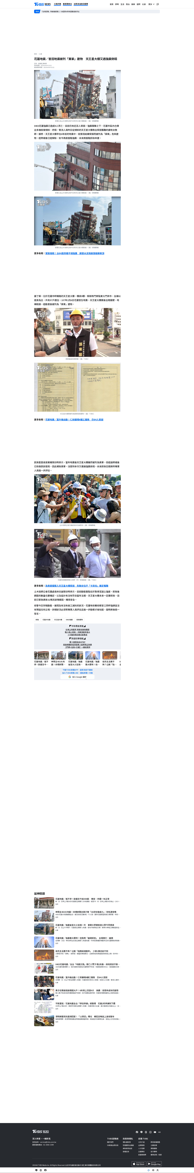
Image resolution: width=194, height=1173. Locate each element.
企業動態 (141, 1145)
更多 (150, 4)
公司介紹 (141, 1142)
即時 (117, 4)
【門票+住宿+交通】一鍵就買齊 (77, 647)
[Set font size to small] (148, 1170)
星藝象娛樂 (142, 1155)
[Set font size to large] (157, 1170)
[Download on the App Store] (139, 1163)
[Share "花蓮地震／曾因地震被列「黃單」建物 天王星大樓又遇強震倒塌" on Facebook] (45, 1170)
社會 (144, 4)
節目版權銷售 (155, 1142)
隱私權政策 (127, 1142)
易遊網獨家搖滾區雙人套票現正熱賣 (77, 644)
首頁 (111, 4)
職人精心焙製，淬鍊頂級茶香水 (77, 632)
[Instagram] (150, 1132)
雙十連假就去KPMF (77, 642)
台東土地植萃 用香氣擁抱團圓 (77, 629)
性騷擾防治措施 (128, 1145)
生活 (122, 4)
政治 (128, 4)
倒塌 (37, 619)
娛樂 (133, 4)
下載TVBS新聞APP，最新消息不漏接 (78, 670)
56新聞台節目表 (112, 1145)
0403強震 (69, 619)
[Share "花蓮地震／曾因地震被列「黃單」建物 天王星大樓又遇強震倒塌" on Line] (36, 1170)
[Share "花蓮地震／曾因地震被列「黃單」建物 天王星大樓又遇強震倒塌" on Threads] (41, 1170)
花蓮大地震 (46, 619)
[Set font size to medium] (153, 1170)
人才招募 (141, 1148)
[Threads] (146, 1132)
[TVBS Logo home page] (42, 4)
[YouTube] (155, 1132)
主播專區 (141, 1151)
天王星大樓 (58, 619)
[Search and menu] (157, 4)
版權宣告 (126, 1151)
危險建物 (79, 619)
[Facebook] (137, 1132)
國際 (138, 4)
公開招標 (154, 1145)
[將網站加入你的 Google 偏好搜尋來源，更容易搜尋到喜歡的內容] (77, 677)
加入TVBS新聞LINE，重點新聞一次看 (77, 673)
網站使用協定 (127, 1148)
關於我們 (110, 1142)
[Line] (141, 1132)
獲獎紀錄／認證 (156, 1155)
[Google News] (159, 1132)
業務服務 (154, 1148)
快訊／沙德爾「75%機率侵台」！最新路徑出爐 (57, 11)
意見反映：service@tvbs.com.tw (44, 1142)
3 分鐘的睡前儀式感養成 (77, 634)
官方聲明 (154, 1151)
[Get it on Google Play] (154, 1163)
